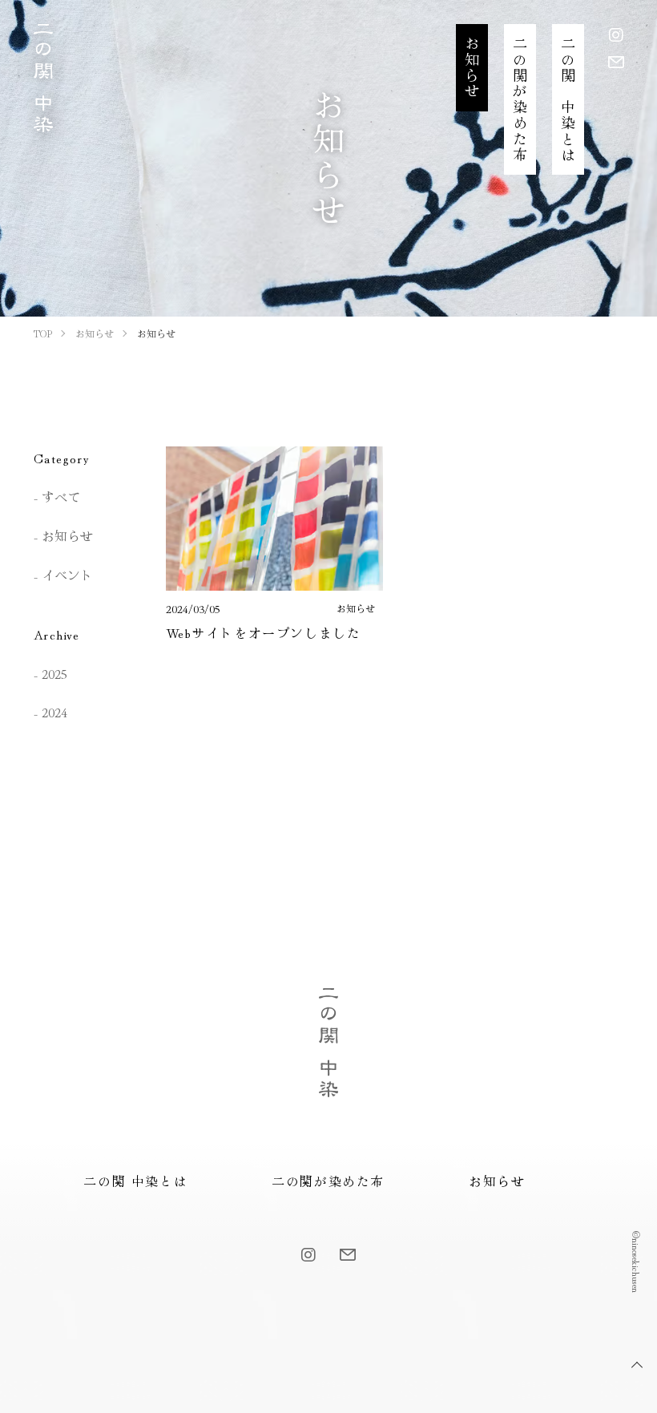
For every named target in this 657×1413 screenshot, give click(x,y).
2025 (54, 673)
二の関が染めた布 (328, 1180)
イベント (67, 574)
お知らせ (67, 535)
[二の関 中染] (43, 121)
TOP (637, 1365)
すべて (61, 496)
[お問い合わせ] (616, 61)
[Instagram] (616, 34)
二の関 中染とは (135, 1180)
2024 (54, 711)
